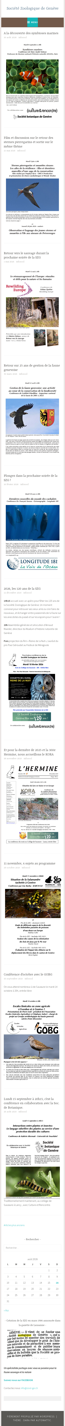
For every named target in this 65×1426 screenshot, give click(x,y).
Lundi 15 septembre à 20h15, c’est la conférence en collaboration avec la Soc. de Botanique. (31, 1103)
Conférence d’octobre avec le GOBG (28, 974)
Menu (34, 22)
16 (57, 1282)
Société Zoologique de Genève (33, 8)
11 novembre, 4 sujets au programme (29, 863)
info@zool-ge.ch (29, 1388)
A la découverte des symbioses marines (31, 33)
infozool (23, 37)
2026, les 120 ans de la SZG (22, 589)
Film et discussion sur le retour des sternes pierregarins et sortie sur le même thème (28, 142)
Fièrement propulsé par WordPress (31, 1416)
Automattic (43, 1420)
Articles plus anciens (14, 1225)
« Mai (6, 1310)
